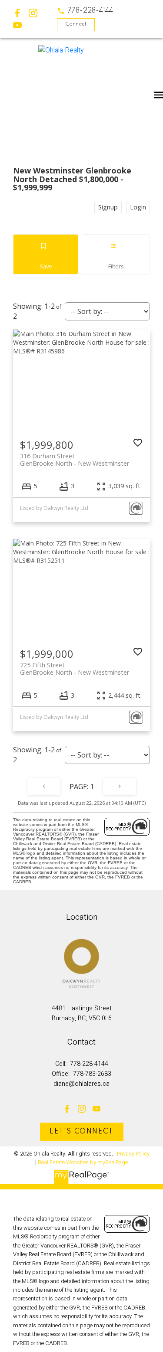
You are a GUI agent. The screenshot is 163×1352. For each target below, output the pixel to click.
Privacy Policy (133, 1154)
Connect (75, 24)
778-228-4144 (90, 10)
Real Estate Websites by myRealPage (83, 1162)
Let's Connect (81, 1131)
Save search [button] (45, 254)
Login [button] (138, 207)
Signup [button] (108, 207)
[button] (85, 11)
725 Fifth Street (74, 668)
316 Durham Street (74, 459)
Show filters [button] (116, 254)
